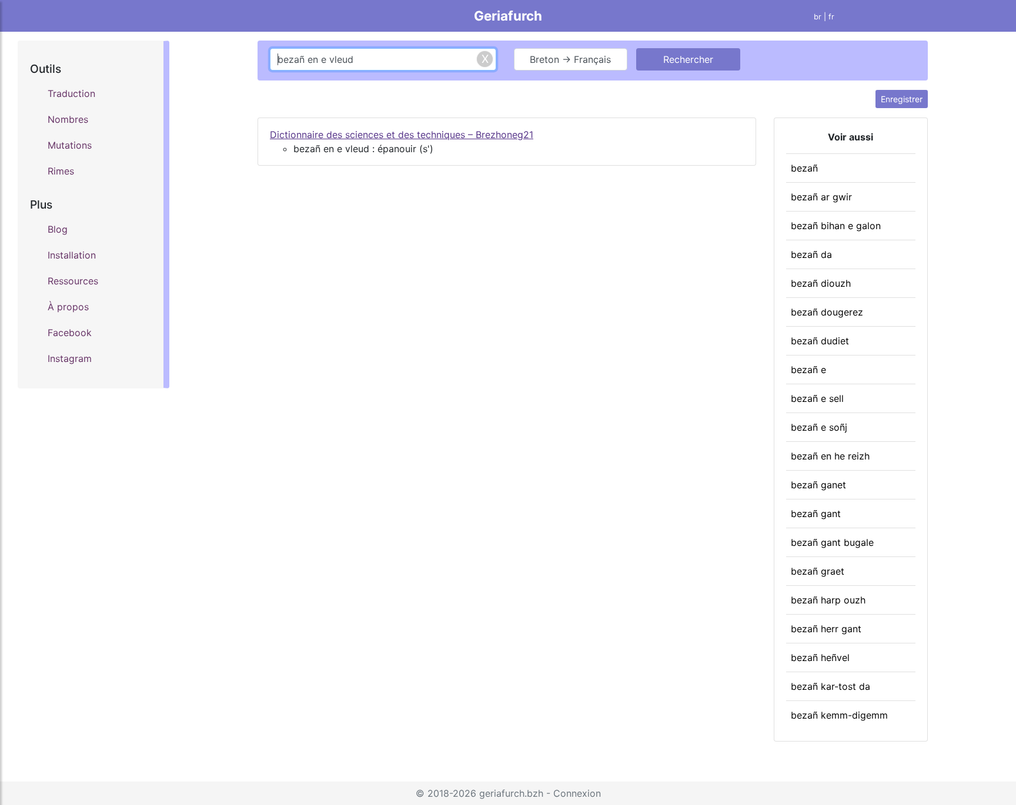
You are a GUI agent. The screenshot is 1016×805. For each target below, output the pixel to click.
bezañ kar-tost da (830, 686)
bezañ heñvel (820, 657)
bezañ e (808, 369)
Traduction (71, 93)
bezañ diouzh (821, 283)
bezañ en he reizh (830, 456)
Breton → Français (570, 59)
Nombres (68, 119)
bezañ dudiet (820, 341)
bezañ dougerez (827, 312)
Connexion (577, 793)
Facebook (70, 332)
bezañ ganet (818, 485)
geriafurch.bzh (511, 793)
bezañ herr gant (826, 629)
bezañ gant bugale (832, 542)
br (817, 16)
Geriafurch (508, 16)
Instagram (70, 358)
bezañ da (811, 254)
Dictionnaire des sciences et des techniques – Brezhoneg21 (401, 134)
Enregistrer (902, 99)
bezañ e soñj (819, 427)
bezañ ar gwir (821, 197)
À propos (68, 307)
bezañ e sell (817, 398)
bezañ (804, 168)
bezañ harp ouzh (828, 600)
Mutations (70, 145)
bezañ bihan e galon (836, 226)
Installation (72, 255)
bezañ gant (816, 513)
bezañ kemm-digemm (839, 715)
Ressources (73, 281)
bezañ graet (817, 571)
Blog (58, 229)
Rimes (61, 171)
